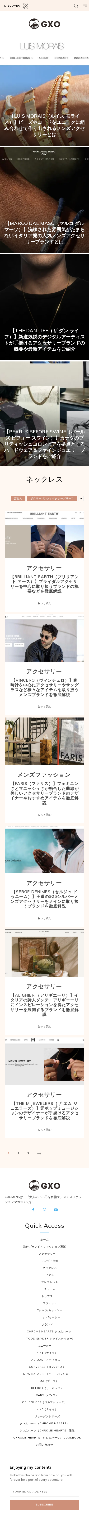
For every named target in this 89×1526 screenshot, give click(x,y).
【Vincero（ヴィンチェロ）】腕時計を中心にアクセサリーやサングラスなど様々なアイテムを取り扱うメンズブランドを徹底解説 (44, 687)
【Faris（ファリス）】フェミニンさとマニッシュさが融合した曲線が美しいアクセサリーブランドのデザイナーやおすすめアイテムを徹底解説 (44, 793)
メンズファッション (44, 775)
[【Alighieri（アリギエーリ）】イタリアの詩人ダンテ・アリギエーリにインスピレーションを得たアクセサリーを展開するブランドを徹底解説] (44, 953)
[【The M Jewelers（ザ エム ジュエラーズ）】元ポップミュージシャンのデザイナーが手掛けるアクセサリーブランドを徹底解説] (44, 1061)
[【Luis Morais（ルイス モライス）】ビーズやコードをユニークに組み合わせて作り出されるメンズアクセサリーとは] (44, 93)
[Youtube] (55, 1210)
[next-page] (39, 1154)
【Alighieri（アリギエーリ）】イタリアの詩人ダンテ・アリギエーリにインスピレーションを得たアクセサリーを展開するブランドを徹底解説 (44, 1005)
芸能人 (18, 498)
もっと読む (44, 603)
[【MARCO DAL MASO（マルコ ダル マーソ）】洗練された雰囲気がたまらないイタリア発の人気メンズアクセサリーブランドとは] (44, 200)
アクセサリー (44, 568)
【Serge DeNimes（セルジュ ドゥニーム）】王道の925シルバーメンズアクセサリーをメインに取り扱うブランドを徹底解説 (44, 898)
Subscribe (44, 1504)
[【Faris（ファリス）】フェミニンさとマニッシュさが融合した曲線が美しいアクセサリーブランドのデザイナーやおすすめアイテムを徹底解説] (44, 741)
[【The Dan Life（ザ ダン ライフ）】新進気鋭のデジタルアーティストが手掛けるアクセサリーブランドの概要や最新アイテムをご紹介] (44, 307)
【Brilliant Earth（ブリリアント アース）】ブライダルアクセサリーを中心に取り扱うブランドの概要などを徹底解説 (44, 583)
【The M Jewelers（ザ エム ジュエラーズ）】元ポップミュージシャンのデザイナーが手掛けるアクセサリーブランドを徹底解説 (44, 1110)
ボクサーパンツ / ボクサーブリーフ (52, 498)
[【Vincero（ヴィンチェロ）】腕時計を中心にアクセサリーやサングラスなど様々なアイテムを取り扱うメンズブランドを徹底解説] (44, 638)
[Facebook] (33, 1210)
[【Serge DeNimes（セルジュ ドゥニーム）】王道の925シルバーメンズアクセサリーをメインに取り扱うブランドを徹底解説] (44, 849)
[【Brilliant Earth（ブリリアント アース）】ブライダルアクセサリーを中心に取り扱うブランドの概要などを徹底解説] (44, 534)
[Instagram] (44, 1210)
